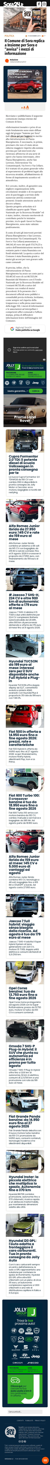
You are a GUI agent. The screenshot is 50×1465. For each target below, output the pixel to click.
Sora (45, 1460)
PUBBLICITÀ (29, 1420)
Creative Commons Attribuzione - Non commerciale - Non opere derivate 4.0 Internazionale (31, 1436)
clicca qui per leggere (21, 136)
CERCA (35, 391)
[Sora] (14, 6)
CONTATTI (20, 1420)
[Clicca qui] (25, 350)
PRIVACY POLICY (40, 1420)
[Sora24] (10, 1437)
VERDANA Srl (9, 1459)
